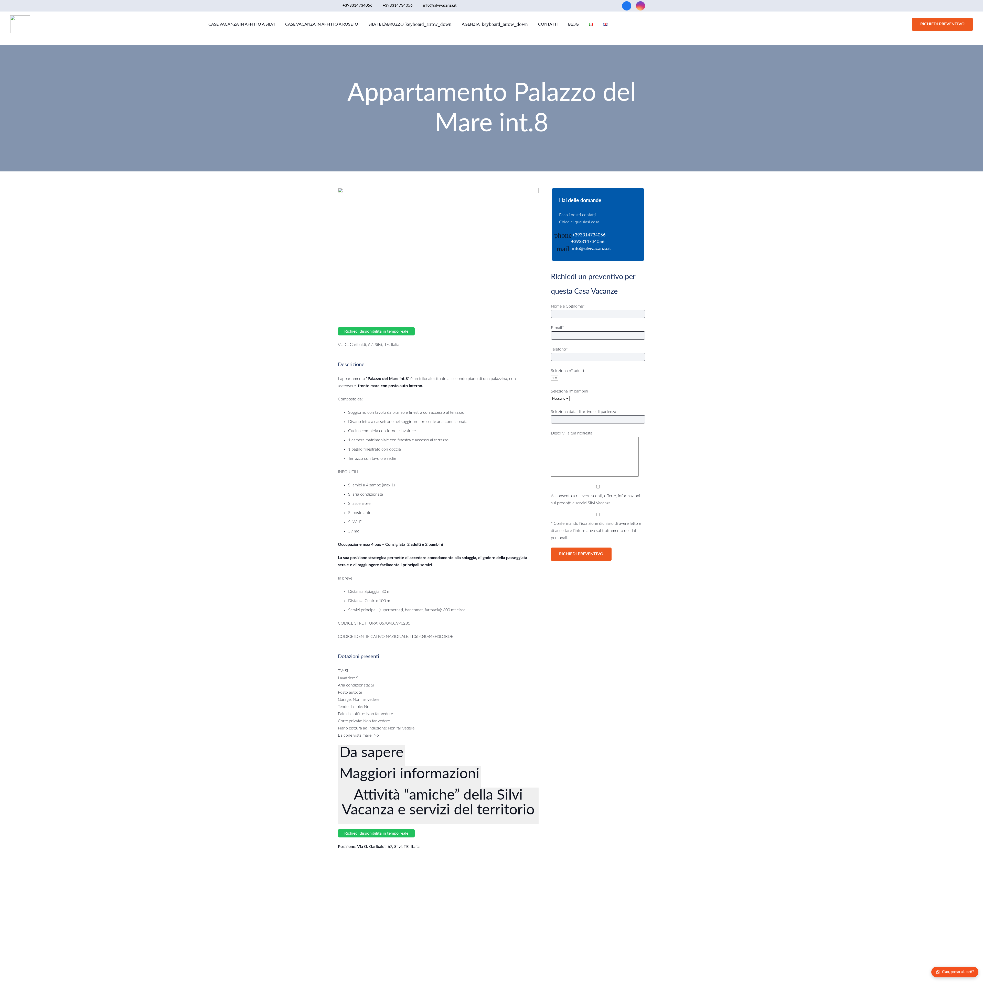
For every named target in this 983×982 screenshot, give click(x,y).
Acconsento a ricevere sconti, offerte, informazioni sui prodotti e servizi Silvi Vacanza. (595, 499)
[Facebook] (626, 5)
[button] (428, 24)
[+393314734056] (565, 242)
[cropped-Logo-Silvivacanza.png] (20, 24)
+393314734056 (588, 235)
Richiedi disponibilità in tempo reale (376, 331)
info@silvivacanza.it (591, 248)
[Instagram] (640, 5)
